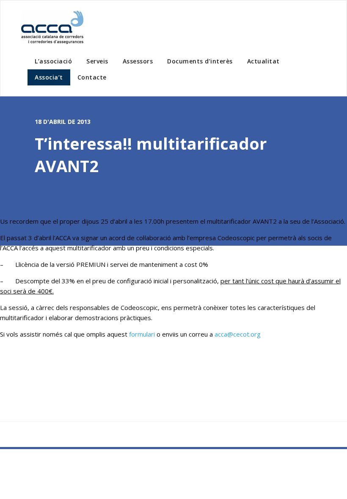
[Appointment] (53, 27)
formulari (142, 334)
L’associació (53, 61)
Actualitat (263, 61)
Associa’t (49, 77)
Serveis (97, 61)
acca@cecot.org (238, 334)
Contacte (92, 77)
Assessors (138, 61)
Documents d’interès (200, 61)
